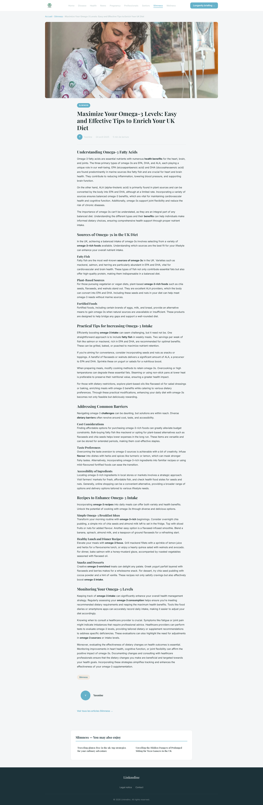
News (103, 5)
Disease (82, 5)
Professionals (131, 5)
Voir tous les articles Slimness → (95, 710)
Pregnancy (115, 5)
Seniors (146, 5)
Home (71, 5)
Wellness (171, 5)
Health (93, 5)
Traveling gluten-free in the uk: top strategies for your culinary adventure (101, 749)
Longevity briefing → (204, 5)
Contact (139, 787)
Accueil (48, 16)
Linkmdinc (131, 777)
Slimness (158, 5)
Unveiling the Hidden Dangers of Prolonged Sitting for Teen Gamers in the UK (159, 749)
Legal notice (126, 787)
